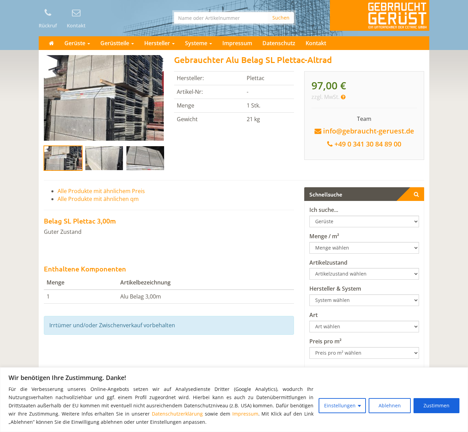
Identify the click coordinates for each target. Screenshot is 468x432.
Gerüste (75, 43)
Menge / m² (324, 236)
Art (313, 315)
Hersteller (157, 43)
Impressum (245, 413)
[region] (234, 399)
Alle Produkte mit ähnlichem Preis (101, 191)
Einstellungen (340, 405)
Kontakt (316, 43)
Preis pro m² (325, 341)
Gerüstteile (115, 43)
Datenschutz (278, 43)
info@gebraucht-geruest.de (368, 131)
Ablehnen (390, 405)
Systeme (197, 43)
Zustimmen (436, 405)
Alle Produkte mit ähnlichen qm (98, 199)
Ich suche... (323, 210)
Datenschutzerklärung (177, 413)
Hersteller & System (335, 288)
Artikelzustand (328, 262)
